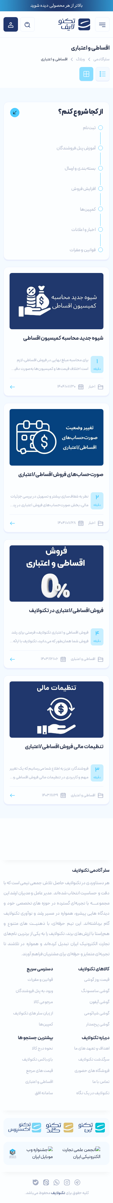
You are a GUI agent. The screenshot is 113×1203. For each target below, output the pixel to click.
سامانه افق (44, 1093)
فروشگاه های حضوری (92, 1071)
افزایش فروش (83, 188)
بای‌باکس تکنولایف (37, 1059)
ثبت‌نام (89, 127)
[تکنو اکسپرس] (24, 1127)
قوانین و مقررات (40, 979)
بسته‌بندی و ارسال (80, 168)
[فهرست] (102, 24)
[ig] (67, 1182)
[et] (46, 1182)
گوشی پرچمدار (98, 1024)
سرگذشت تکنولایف (94, 1059)
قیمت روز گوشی (97, 979)
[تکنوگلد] (60, 1127)
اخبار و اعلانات (83, 229)
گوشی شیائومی (97, 1013)
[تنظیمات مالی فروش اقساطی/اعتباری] (56, 709)
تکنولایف (58, 1193)
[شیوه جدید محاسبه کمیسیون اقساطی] (56, 300)
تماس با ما (101, 1082)
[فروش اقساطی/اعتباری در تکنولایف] (56, 573)
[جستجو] (27, 24)
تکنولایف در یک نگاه (93, 1093)
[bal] (36, 1182)
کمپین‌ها (88, 209)
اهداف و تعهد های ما (92, 1048)
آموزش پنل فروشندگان (76, 148)
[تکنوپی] (91, 1127)
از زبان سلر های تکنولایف (33, 1013)
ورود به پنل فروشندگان (34, 991)
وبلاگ (80, 59)
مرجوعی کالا (43, 1002)
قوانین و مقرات (83, 250)
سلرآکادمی (101, 59)
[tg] (77, 1182)
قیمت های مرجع (39, 1071)
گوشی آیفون (100, 1002)
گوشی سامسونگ (95, 991)
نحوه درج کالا (42, 1048)
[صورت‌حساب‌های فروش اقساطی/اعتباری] (56, 436)
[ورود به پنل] (10, 24)
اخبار (91, 387)
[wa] (56, 1182)
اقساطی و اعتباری (83, 659)
